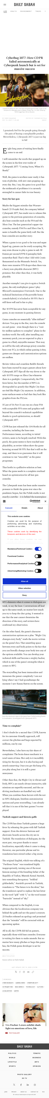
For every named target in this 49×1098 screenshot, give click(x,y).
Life (5, 11)
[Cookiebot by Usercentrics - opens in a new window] (30, 501)
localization (7, 991)
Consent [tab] (8, 508)
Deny (24, 595)
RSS (43, 1091)
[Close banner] (45, 501)
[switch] (38, 556)
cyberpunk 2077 (32, 983)
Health (13, 11)
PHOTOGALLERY (14, 1033)
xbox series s (19, 987)
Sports (12, 1066)
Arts (37, 1062)
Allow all (24, 581)
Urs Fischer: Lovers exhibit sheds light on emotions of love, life (23, 1026)
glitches (40, 987)
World (12, 1058)
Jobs (5, 1091)
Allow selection (24, 588)
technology (30, 987)
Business (37, 1058)
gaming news (20, 983)
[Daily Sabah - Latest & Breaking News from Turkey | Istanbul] (24, 4)
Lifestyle (12, 1062)
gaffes (16, 991)
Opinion (37, 1066)
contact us (34, 1091)
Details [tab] (24, 508)
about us (24, 1091)
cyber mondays (7, 983)
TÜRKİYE (36, 1053)
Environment (26, 11)
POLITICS (12, 1053)
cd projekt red (7, 987)
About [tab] (40, 508)
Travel (38, 11)
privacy (14, 1091)
